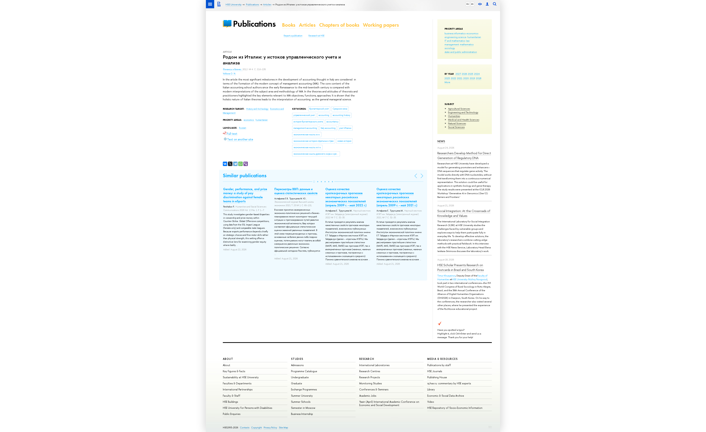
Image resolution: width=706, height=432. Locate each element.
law (468, 40)
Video (430, 401)
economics (472, 33)
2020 (466, 78)
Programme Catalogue (304, 371)
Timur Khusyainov (446, 275)
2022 (453, 78)
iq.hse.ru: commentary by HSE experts (449, 383)
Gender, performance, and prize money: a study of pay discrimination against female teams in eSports (245, 195)
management (452, 44)
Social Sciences (456, 127)
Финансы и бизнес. (233, 69)
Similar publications (244, 175)
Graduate (296, 383)
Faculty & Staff (231, 395)
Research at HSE (317, 35)
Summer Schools (300, 401)
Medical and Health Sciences (463, 119)
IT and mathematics (455, 40)
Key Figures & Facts (234, 371)
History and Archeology (257, 108)
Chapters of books (339, 25)
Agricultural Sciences (459, 108)
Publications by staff (439, 365)
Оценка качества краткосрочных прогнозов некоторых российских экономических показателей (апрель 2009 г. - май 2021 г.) (397, 197)
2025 (470, 73)
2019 (472, 78)
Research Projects (369, 377)
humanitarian (474, 37)
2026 (464, 73)
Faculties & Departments (237, 383)
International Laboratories (374, 365)
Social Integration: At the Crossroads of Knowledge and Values (463, 213)
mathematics (466, 44)
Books (288, 25)
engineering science (455, 37)
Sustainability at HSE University (241, 377)
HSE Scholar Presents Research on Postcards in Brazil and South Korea (460, 267)
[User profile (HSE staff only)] (487, 4)
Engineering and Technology (463, 112)
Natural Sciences (457, 123)
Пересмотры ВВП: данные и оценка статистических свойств (296, 191)
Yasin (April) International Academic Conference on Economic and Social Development (389, 403)
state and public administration (461, 52)
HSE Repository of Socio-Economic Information (454, 408)
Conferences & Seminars (373, 389)
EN (472, 4)
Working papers (381, 25)
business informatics (455, 33)
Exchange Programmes (304, 389)
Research (366, 359)
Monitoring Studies (370, 383)
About (228, 359)
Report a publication (293, 35)
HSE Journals (434, 371)
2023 (447, 78)
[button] (314, 182)
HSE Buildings (230, 401)
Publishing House (437, 377)
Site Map (283, 427)
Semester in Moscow (303, 408)
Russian (242, 127)
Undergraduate (300, 377)
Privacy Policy (270, 427)
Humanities (454, 116)
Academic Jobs (367, 395)
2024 (477, 73)
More (447, 82)
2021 (459, 78)
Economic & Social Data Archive (445, 395)
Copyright (256, 427)
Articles (307, 25)
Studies (297, 359)
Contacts (244, 427)
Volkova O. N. (229, 73)
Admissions (297, 365)
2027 (458, 73)
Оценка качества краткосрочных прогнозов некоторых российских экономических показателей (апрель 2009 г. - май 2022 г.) (345, 197)
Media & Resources (442, 359)
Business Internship (302, 414)
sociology (450, 48)
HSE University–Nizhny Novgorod (469, 279)
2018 (478, 78)
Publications (254, 23)
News (441, 141)
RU (467, 4)
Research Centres (369, 371)
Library (431, 389)
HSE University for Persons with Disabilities (247, 408)
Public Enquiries (231, 414)
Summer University (302, 395)
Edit (490, 426)
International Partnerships (237, 389)
